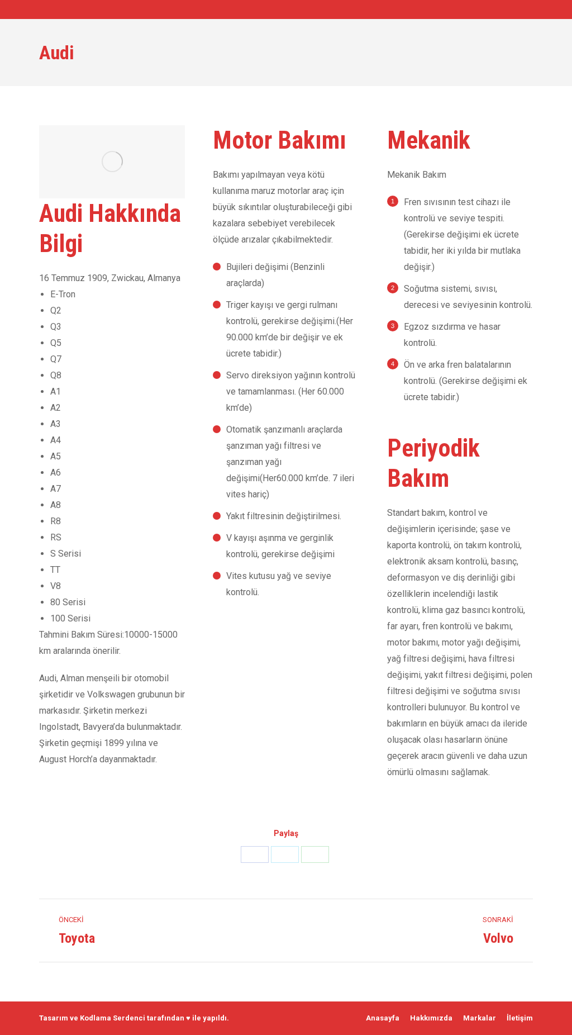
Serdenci (129, 1018)
